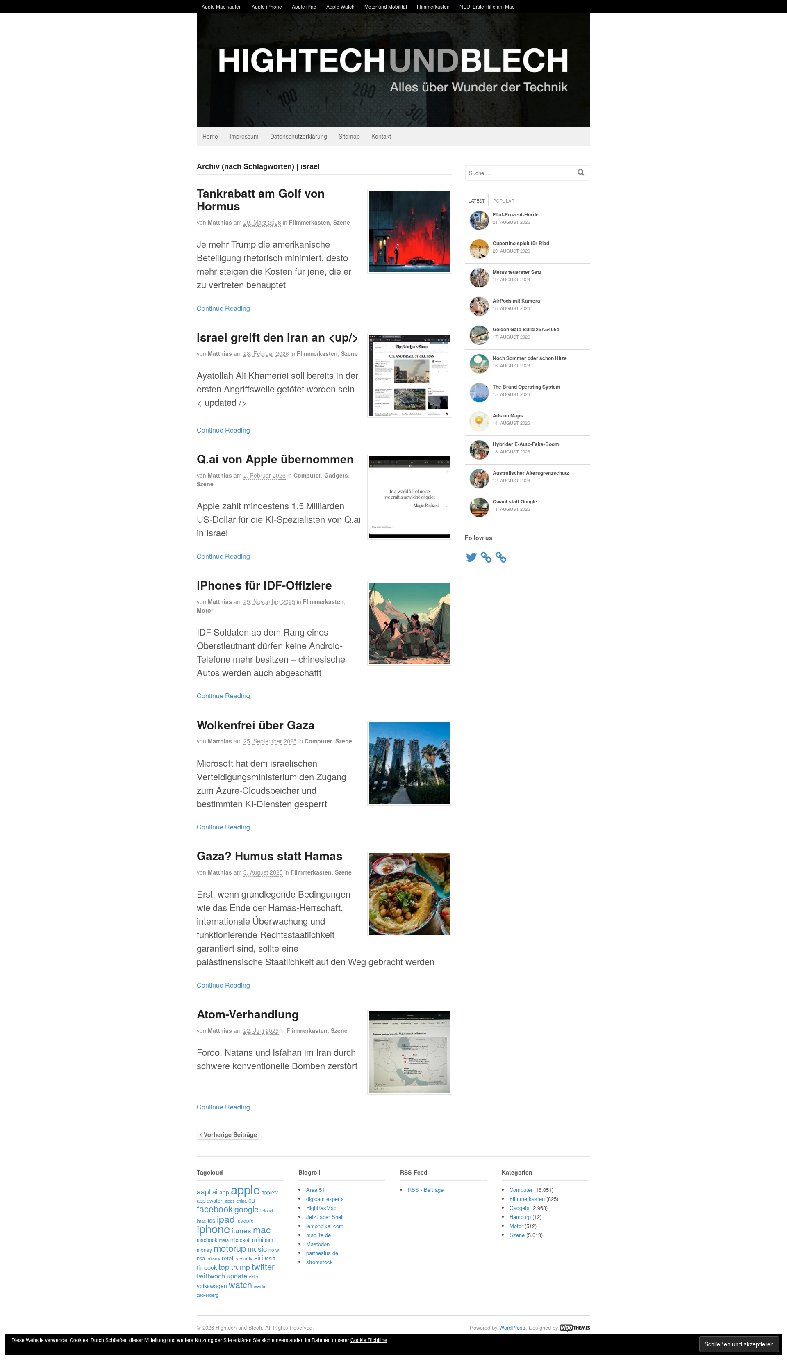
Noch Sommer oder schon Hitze (530, 358)
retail (228, 1258)
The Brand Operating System (526, 386)
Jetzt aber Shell (324, 1217)
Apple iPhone (267, 6)
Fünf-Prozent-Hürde (516, 214)
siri (258, 1257)
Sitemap (349, 136)
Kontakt (381, 136)
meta (224, 1240)
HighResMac (321, 1208)
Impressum (244, 136)
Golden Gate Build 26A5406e (526, 329)
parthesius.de (322, 1253)
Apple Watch (340, 6)
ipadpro (245, 1220)
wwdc (259, 1286)
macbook (207, 1240)
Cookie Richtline (368, 1339)
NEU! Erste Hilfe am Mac (486, 6)
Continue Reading (223, 308)
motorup (230, 1248)
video (254, 1276)
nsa (201, 1258)
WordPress (512, 1327)
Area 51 (315, 1190)
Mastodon (318, 1244)
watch (240, 1284)
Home (210, 136)
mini (257, 1239)
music (257, 1248)
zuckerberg (207, 1295)
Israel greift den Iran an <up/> (278, 336)
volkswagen (212, 1286)
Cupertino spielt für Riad (521, 243)
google (246, 1209)
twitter (263, 1266)
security (244, 1258)
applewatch (210, 1200)
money (204, 1249)
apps (230, 1200)
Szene (341, 222)
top (224, 1266)
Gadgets (336, 475)
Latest (477, 200)
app (224, 1192)
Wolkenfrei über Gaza (256, 724)
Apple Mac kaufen (222, 6)
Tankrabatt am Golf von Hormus (261, 199)
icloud (266, 1210)
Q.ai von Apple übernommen (275, 458)
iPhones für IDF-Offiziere (264, 584)
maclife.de (318, 1235)
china (242, 1200)
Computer (307, 475)
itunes (241, 1230)
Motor (205, 610)
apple (245, 1189)
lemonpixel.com (324, 1226)
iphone (213, 1228)
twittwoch (211, 1275)
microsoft (240, 1239)
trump (240, 1267)
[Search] (581, 172)
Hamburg (520, 1217)
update (237, 1275)
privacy (213, 1258)
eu (251, 1200)
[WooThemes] (575, 1327)
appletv (270, 1192)
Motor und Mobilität (385, 6)
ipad (226, 1219)
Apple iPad (304, 6)
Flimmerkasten (433, 6)
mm (269, 1240)
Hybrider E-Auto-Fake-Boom (526, 444)
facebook (215, 1208)
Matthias (220, 222)
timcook (207, 1267)
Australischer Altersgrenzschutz (531, 472)
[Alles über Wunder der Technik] (393, 121)
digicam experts (325, 1199)
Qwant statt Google (515, 501)
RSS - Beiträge (426, 1190)
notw (273, 1249)
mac (262, 1229)
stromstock (319, 1262)
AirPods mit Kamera (516, 300)
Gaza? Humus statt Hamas (270, 855)
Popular (503, 200)
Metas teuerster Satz (517, 272)
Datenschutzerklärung (298, 136)
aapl (204, 1191)
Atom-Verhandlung (248, 1013)
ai (215, 1191)
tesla (270, 1258)
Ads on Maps (508, 415)
